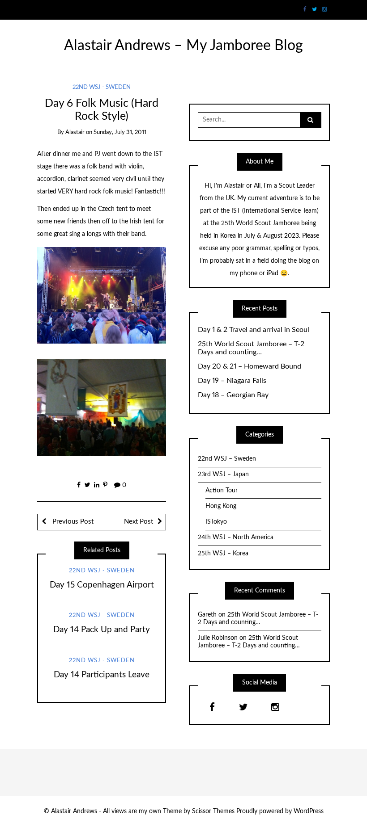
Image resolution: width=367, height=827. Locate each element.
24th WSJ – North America (235, 537)
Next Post (138, 521)
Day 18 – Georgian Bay (233, 395)
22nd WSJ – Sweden (227, 459)
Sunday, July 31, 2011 (120, 132)
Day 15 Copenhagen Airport (102, 585)
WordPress (309, 811)
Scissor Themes (213, 811)
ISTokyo (216, 522)
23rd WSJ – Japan (223, 474)
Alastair (75, 132)
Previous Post (72, 521)
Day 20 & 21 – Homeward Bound (249, 366)
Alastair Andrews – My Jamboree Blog (183, 46)
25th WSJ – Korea (223, 553)
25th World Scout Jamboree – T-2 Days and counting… (251, 348)
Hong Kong (220, 506)
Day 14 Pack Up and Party (101, 629)
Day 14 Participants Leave (101, 675)
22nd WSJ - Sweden (102, 87)
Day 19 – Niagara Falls (232, 380)
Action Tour (221, 490)
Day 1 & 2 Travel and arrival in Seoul (253, 329)
